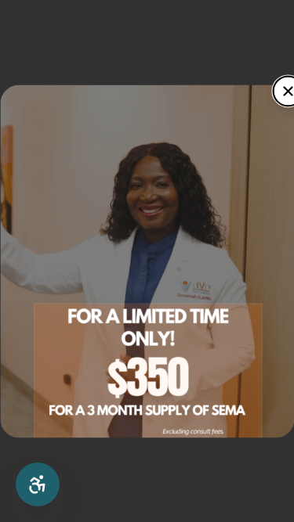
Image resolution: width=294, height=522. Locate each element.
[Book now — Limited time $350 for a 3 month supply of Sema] (147, 261)
